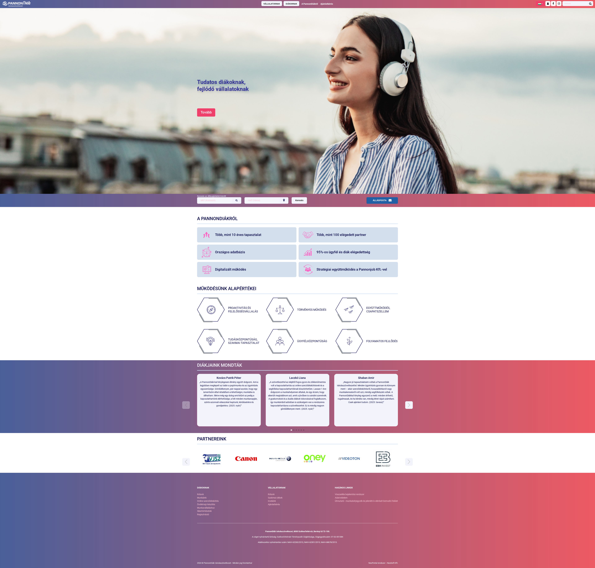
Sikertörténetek (204, 511)
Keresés (299, 200)
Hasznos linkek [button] (344, 487)
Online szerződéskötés (208, 501)
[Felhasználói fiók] (547, 3)
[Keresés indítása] (590, 3)
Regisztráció (203, 514)
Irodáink (272, 501)
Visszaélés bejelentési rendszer (349, 494)
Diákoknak (291, 4)
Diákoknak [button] (203, 487)
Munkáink (202, 497)
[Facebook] (553, 3)
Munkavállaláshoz (206, 508)
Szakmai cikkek (275, 497)
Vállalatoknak (271, 4)
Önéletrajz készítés (206, 504)
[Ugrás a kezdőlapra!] (99, 4)
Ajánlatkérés (326, 4)
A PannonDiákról (310, 4)
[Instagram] (558, 3)
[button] (540, 3)
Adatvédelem (341, 497)
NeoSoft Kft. (392, 563)
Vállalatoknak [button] (277, 487)
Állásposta (379, 200)
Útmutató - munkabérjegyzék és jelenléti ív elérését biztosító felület (366, 501)
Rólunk (200, 494)
